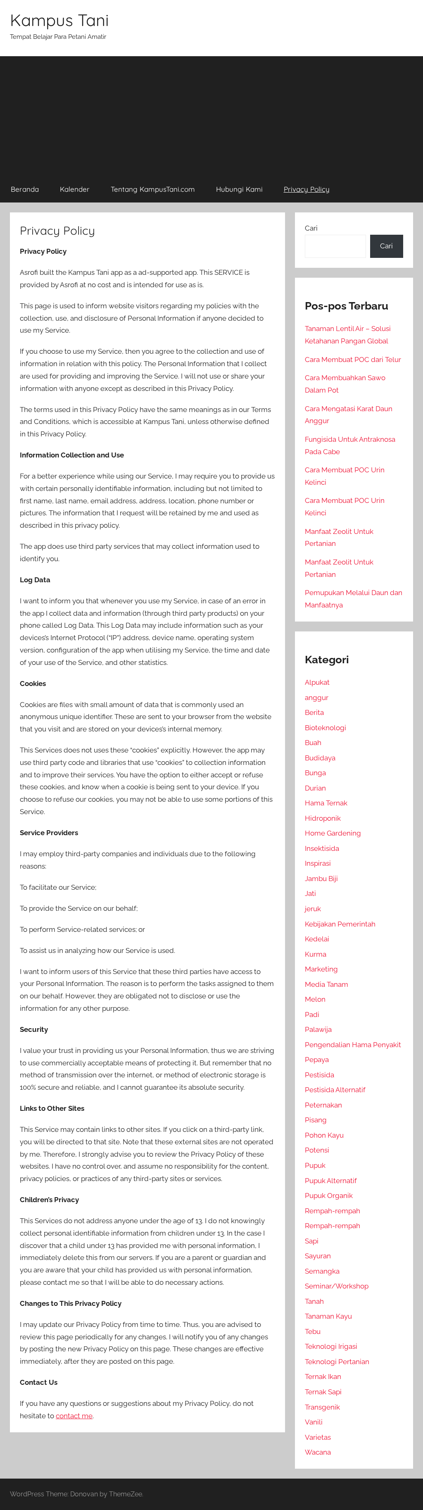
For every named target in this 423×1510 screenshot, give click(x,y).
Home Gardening (333, 833)
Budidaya (320, 758)
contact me (74, 1416)
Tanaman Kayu (328, 1316)
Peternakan (323, 1105)
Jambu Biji (321, 878)
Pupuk (315, 1165)
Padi (312, 1014)
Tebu (313, 1331)
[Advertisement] (211, 114)
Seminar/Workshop (336, 1286)
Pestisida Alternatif (335, 1090)
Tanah (314, 1301)
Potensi (317, 1150)
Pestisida (319, 1075)
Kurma (315, 954)
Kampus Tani (59, 20)
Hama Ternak (326, 803)
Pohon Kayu (324, 1135)
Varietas (318, 1437)
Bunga (315, 773)
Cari (311, 228)
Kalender (75, 189)
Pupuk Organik (329, 1195)
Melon (315, 999)
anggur (316, 697)
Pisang (316, 1120)
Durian (315, 788)
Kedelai (317, 939)
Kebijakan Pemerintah (340, 924)
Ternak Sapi (323, 1392)
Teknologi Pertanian (337, 1362)
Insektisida (322, 848)
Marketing (321, 969)
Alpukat (317, 682)
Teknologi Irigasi (331, 1346)
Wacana (318, 1452)
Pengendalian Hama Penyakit (353, 1045)
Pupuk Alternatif (331, 1181)
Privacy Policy (307, 189)
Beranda (25, 189)
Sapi (311, 1241)
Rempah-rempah (332, 1211)
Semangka (322, 1271)
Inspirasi (318, 863)
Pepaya (317, 1059)
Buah (313, 742)
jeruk (313, 909)
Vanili (314, 1422)
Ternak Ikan (323, 1376)
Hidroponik (323, 818)
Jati (310, 893)
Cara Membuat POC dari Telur (353, 359)
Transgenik (322, 1407)
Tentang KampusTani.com (153, 189)
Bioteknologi (325, 728)
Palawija (318, 1029)
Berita (314, 712)
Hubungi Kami (239, 189)
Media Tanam (326, 984)
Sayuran (318, 1256)
